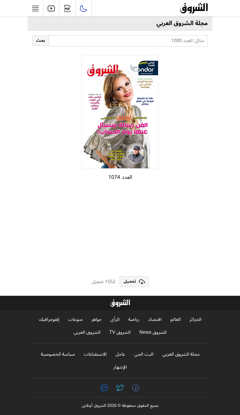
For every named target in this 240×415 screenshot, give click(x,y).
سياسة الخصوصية (58, 354)
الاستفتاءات (95, 354)
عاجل (120, 354)
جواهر (96, 319)
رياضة (133, 319)
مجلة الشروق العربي (181, 354)
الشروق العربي (86, 332)
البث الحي (143, 354)
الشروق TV (120, 332)
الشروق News (153, 332)
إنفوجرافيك (49, 319)
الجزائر (195, 319)
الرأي (114, 319)
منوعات (75, 319)
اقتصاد (155, 319)
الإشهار (120, 367)
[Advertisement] (120, 231)
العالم (175, 319)
